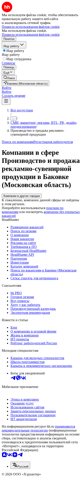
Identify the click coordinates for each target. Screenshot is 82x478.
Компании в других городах (21, 196)
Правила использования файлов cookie (31, 34)
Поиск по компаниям (17, 142)
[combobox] (20, 465)
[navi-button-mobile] (6, 101)
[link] (9, 77)
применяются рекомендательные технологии (38, 428)
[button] (6, 88)
